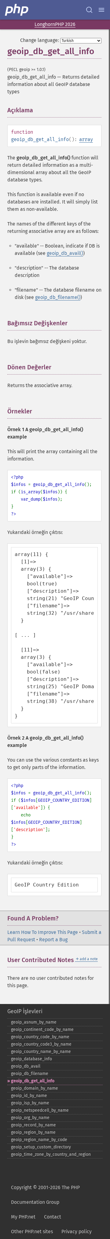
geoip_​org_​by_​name (30, 1117)
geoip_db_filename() (57, 297)
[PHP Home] (17, 10)
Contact (52, 1217)
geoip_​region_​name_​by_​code (39, 1139)
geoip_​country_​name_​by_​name (41, 1051)
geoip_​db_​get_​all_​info (32, 1081)
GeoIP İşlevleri (24, 1011)
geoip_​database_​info (31, 1059)
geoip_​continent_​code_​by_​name (42, 1029)
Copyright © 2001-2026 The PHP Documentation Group (45, 1195)
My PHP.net (23, 1217)
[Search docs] (89, 10)
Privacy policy (76, 1231)
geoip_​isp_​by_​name (30, 1103)
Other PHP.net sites (32, 1231)
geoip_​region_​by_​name (33, 1132)
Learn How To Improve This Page (42, 932)
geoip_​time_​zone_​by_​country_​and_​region (51, 1154)
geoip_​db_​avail (25, 1066)
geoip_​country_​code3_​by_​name (41, 1044)
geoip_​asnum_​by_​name (34, 1022)
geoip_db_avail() (65, 253)
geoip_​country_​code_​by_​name (40, 1036)
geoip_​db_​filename (29, 1073)
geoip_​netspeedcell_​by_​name (40, 1110)
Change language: (39, 40)
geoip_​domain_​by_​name (34, 1088)
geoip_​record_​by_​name (33, 1125)
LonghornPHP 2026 (55, 24)
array (86, 139)
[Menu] (101, 10)
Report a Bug (53, 939)
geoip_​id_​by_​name (29, 1095)
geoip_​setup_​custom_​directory (41, 1147)
